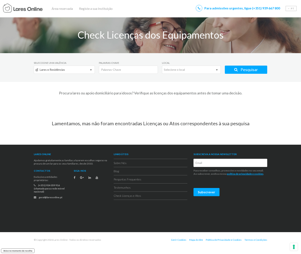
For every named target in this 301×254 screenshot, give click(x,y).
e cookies (257, 173)
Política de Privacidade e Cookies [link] (224, 239)
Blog (116, 171)
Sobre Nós (120, 163)
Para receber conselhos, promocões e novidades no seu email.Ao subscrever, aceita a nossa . (229, 172)
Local (166, 62)
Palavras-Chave (109, 62)
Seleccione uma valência (50, 62)
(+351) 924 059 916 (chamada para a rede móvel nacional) (49, 188)
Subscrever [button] (206, 192)
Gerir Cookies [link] (178, 239)
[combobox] (64, 70)
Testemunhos (122, 187)
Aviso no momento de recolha (17, 251)
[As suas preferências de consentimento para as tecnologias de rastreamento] (294, 247)
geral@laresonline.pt (50, 197)
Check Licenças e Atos (127, 195)
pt (292, 8)
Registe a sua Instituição (96, 8)
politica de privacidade (239, 173)
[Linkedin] (89, 177)
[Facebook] (74, 177)
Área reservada (62, 8)
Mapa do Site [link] (196, 239)
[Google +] (82, 177)
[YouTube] (97, 177)
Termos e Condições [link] (255, 239)
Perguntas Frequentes (127, 179)
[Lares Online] (30, 8)
